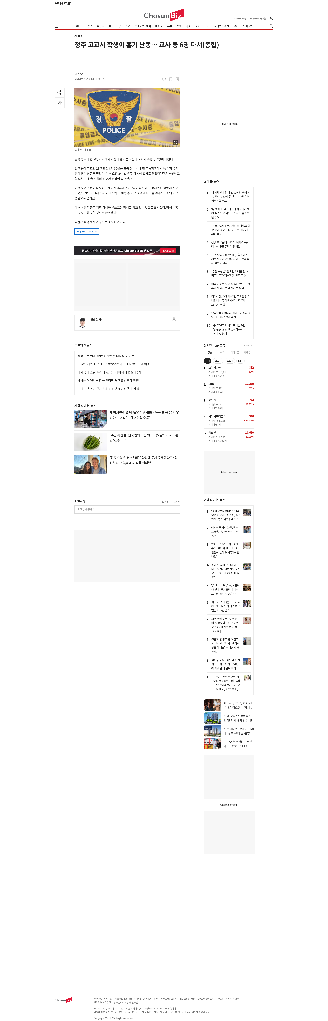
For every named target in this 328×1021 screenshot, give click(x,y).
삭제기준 (175, 501)
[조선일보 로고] (63, 3)
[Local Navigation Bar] (57, 26)
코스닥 (230, 360)
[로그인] (271, 19)
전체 (207, 360)
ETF (240, 360)
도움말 (165, 501)
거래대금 (234, 352)
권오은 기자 (80, 74)
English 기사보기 (85, 231)
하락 (222, 352)
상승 (210, 352)
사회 (77, 36)
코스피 (218, 360)
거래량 (247, 352)
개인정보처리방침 (102, 1002)
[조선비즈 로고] (164, 15)
